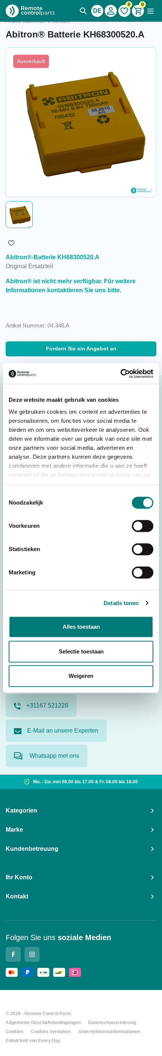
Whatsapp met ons (53, 756)
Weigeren (81, 676)
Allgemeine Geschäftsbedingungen (43, 1022)
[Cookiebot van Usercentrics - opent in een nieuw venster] (120, 374)
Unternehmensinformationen (109, 1031)
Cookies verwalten (51, 1031)
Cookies (14, 1031)
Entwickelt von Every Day (33, 1040)
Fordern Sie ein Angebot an (81, 348)
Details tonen (121, 603)
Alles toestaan (81, 626)
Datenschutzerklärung (112, 1022)
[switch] (142, 526)
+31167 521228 (47, 705)
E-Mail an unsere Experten (62, 730)
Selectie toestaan (81, 651)
